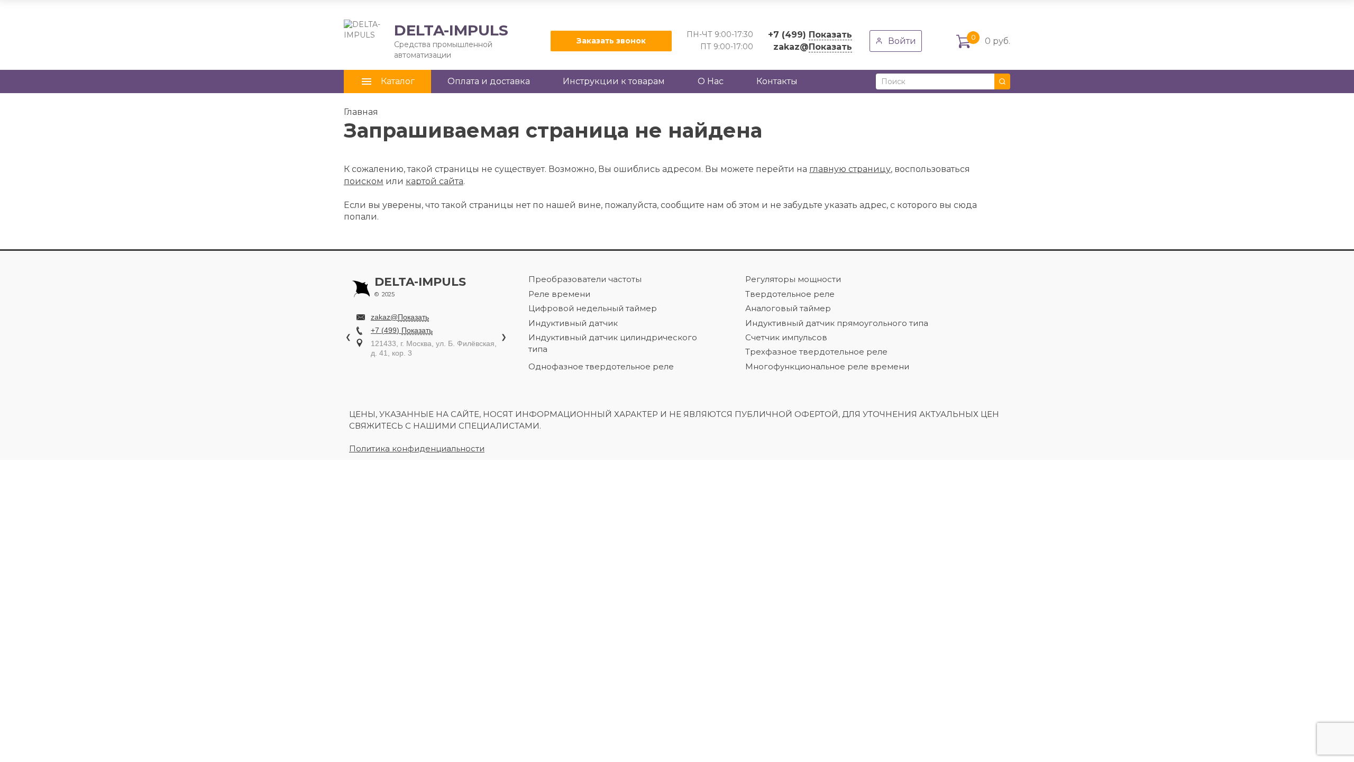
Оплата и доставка (488, 81)
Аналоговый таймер (788, 308)
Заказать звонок (611, 41)
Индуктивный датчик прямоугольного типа (836, 323)
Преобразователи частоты (585, 279)
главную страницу (850, 169)
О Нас (711, 81)
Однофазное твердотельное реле (601, 366)
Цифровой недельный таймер (592, 308)
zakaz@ (812, 47)
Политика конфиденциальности (416, 448)
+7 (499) (810, 35)
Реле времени (559, 294)
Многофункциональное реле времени (827, 366)
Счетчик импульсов (786, 337)
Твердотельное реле (790, 294)
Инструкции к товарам (614, 81)
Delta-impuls (420, 286)
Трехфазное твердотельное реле (816, 352)
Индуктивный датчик (573, 323)
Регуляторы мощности (793, 279)
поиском (363, 181)
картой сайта (434, 181)
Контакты (777, 81)
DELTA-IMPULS (426, 41)
